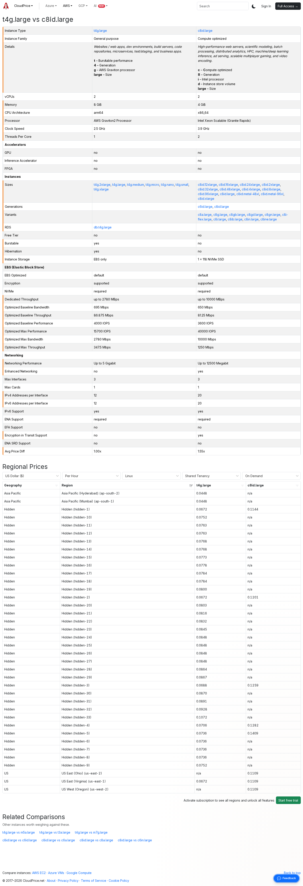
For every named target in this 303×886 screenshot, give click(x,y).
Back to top (292, 873)
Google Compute (79, 873)
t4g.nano (167, 184)
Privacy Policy (68, 880)
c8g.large (220, 214)
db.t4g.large (103, 227)
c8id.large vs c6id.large (19, 840)
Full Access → (288, 6)
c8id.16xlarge (228, 184)
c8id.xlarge (206, 198)
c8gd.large (255, 214)
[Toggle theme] (253, 6)
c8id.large (205, 30)
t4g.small (182, 184)
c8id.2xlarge (271, 184)
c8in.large (251, 219)
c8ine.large (268, 219)
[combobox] (223, 6)
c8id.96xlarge (208, 194)
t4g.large (100, 30)
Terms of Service (93, 880)
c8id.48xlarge (230, 189)
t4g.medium (135, 184)
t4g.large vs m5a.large (18, 832)
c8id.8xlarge (271, 189)
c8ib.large (235, 219)
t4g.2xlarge (102, 184)
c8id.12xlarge (207, 184)
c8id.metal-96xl (272, 194)
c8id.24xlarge (250, 184)
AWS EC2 (39, 873)
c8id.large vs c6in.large (135, 840)
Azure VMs (56, 873)
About (51, 880)
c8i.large (219, 219)
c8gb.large (237, 214)
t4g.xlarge (101, 189)
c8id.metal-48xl (247, 194)
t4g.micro (152, 184)
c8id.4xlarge (251, 189)
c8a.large (205, 214)
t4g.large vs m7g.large (91, 832)
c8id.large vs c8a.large (96, 840)
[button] (24, 6)
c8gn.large (272, 214)
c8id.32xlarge (208, 189)
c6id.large (205, 206)
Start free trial (288, 800)
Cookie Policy (119, 880)
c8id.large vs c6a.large (58, 840)
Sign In (266, 6)
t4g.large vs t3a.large (54, 832)
